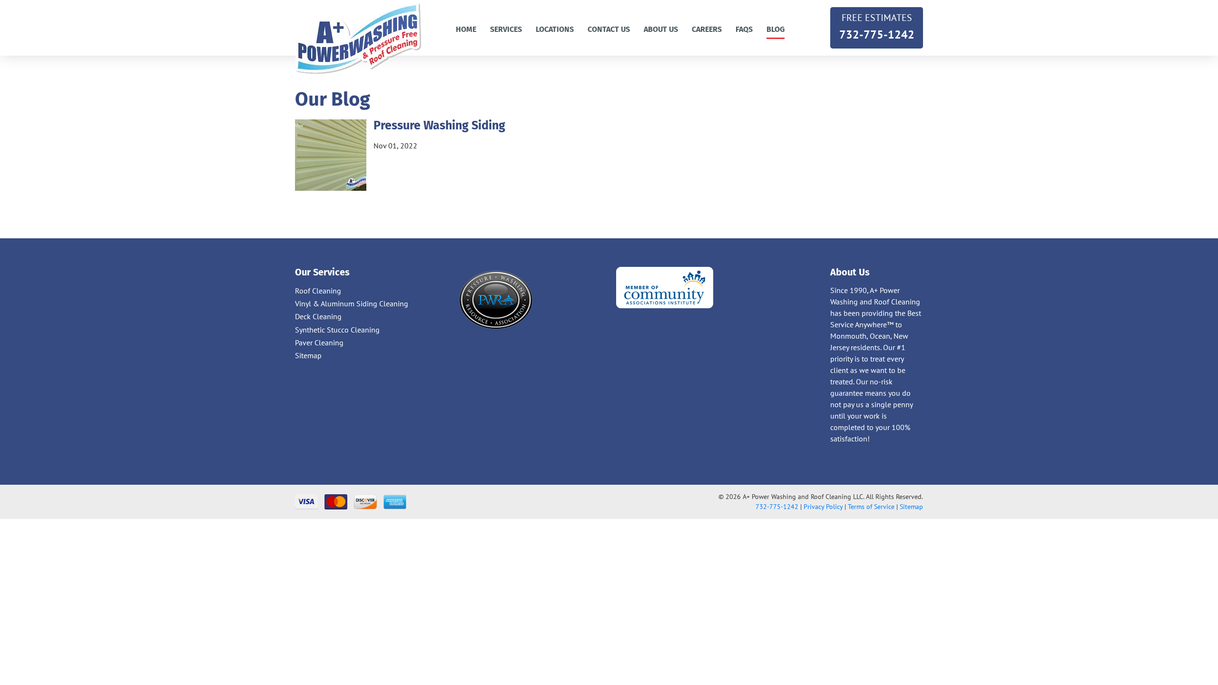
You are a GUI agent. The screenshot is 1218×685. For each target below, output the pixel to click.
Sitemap (308, 355)
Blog (775, 29)
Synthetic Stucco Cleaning (337, 329)
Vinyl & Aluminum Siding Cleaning (351, 303)
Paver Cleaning (319, 342)
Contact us (609, 29)
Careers (707, 29)
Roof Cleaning (318, 290)
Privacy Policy (823, 506)
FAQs (744, 29)
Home (466, 29)
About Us (661, 29)
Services (506, 29)
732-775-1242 (876, 26)
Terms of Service (871, 506)
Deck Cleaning (318, 316)
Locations (555, 29)
